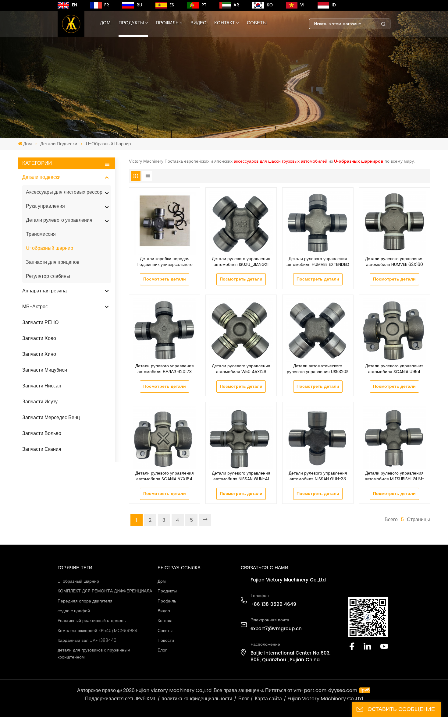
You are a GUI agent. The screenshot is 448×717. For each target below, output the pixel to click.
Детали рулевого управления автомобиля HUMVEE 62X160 (394, 261)
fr (106, 5)
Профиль (167, 23)
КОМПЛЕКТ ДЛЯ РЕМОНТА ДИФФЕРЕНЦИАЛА (105, 591)
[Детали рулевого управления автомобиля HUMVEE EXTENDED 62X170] (317, 222)
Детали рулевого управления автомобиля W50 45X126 (241, 369)
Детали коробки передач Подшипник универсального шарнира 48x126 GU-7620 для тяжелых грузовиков (164, 262)
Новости (166, 640)
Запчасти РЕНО (40, 322)
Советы (257, 23)
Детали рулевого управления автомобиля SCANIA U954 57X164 (394, 369)
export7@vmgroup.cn (276, 629)
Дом (105, 23)
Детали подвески (58, 143)
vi (302, 5)
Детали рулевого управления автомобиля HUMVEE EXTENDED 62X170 (317, 262)
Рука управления (45, 206)
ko (270, 5)
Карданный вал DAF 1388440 (87, 640)
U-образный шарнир (49, 248)
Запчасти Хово (39, 338)
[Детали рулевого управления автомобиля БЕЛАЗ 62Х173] (164, 330)
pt (203, 5)
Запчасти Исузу (40, 401)
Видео (198, 23)
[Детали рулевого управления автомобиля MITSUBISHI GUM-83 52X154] (394, 437)
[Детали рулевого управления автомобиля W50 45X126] (241, 330)
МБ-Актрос (35, 306)
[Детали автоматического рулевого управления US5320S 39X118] (317, 330)
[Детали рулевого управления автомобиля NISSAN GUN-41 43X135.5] (241, 437)
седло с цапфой (74, 611)
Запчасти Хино (39, 354)
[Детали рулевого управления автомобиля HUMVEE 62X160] (394, 222)
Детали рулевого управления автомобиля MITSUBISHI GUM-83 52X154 (394, 476)
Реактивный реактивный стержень (92, 620)
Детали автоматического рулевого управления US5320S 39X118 (318, 369)
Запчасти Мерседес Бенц (51, 417)
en (74, 5)
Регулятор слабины (48, 276)
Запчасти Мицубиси (44, 369)
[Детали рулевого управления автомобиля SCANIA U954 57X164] (394, 330)
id (334, 5)
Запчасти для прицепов (53, 262)
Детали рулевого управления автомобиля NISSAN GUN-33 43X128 (318, 476)
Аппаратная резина (44, 290)
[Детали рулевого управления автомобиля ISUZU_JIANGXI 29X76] (241, 222)
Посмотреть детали (164, 279)
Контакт (224, 23)
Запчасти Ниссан (41, 385)
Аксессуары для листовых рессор (64, 192)
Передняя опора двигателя (85, 601)
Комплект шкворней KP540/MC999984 (97, 630)
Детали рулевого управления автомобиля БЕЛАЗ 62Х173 (164, 369)
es (171, 5)
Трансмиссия (41, 234)
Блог (162, 650)
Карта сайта (268, 698)
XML (151, 698)
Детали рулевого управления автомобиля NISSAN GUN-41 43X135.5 (241, 476)
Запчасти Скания (41, 449)
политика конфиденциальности (197, 698)
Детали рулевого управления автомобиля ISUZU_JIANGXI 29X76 (241, 262)
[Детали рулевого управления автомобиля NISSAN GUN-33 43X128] (317, 437)
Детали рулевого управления (59, 220)
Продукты (131, 23)
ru (139, 5)
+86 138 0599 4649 (273, 604)
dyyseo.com (342, 690)
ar (236, 5)
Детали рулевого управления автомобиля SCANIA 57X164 (164, 476)
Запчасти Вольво (41, 433)
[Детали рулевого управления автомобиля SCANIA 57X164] (164, 437)
